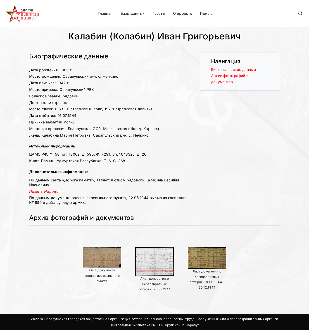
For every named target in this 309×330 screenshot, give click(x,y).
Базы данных (133, 13)
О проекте (182, 13)
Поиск (206, 13)
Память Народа (44, 191)
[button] (301, 13)
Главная (105, 13)
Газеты (158, 13)
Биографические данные (233, 69)
